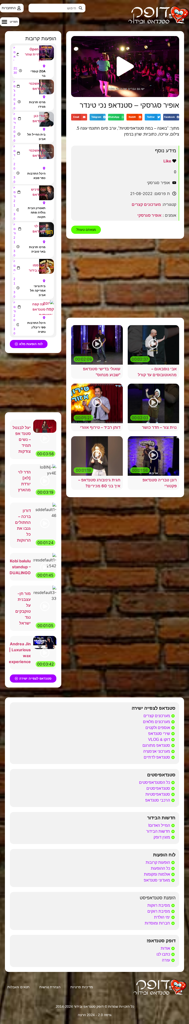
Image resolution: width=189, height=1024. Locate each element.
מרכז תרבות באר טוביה (37, 249)
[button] (9, 21)
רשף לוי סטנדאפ (39, 228)
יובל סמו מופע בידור (37, 267)
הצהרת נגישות (50, 987)
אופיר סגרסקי (149, 215)
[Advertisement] (125, 278)
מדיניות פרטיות (81, 987)
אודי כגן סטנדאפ (39, 118)
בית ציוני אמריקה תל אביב (38, 290)
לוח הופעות (164, 854)
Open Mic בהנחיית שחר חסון (35, 54)
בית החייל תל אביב (36, 137)
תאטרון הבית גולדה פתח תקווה (37, 212)
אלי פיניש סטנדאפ (38, 192)
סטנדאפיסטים (161, 774)
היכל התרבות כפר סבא (36, 176)
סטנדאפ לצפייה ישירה (153, 708)
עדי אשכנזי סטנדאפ (37, 86)
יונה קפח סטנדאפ (39, 306)
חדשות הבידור (161, 817)
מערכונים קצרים (146, 204)
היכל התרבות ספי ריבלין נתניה (36, 327)
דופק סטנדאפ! (161, 940)
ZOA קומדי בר (38, 73)
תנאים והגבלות (18, 987)
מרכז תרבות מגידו (37, 104)
